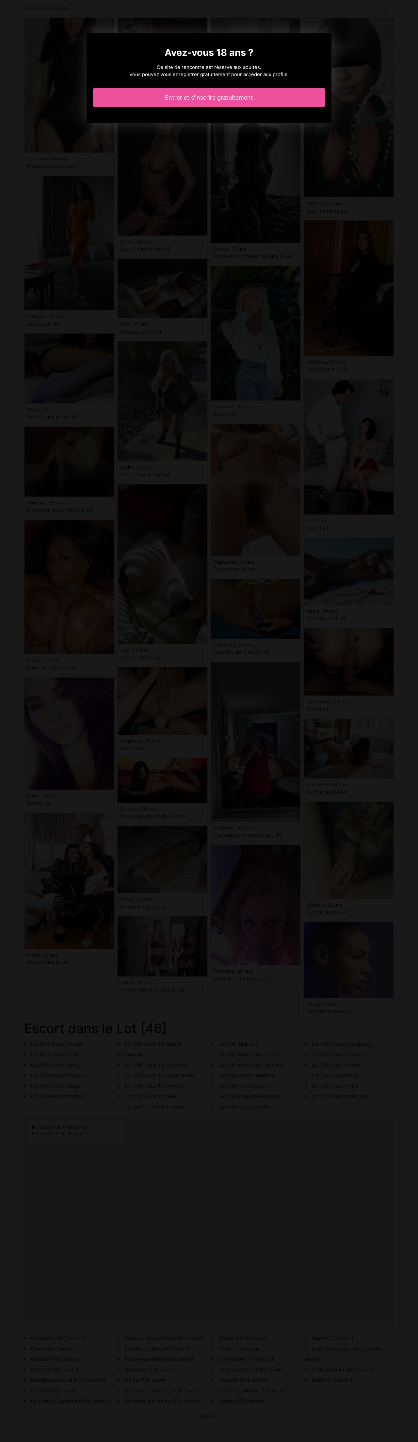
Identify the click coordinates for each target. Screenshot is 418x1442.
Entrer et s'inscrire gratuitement (209, 97)
